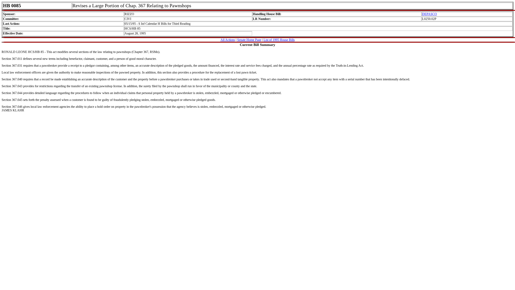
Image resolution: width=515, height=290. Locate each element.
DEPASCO (429, 14)
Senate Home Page (249, 39)
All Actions (227, 39)
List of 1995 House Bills (279, 39)
